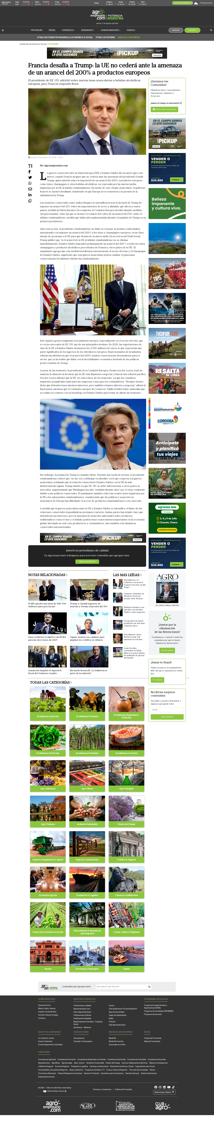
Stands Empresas (132, 1073)
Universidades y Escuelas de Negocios (53, 1070)
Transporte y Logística (79, 1066)
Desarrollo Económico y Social (122, 1066)
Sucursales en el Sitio (117, 1045)
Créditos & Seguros (45, 1066)
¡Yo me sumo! (167, 650)
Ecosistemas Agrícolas (47, 1059)
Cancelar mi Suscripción (83, 1041)
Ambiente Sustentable (95, 1063)
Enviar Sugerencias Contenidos (50, 1045)
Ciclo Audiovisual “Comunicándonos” (123, 1009)
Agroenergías (67, 1063)
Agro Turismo (79, 1063)
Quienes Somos (44, 1005)
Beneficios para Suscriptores (112, 1073)
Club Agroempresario (117, 1025)
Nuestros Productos (91, 1073)
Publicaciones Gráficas (82, 1015)
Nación (152, 1070)
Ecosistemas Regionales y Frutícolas (92, 1059)
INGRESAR (175, 30)
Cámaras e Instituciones (99, 1066)
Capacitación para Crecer (145, 1066)
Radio (111, 1018)
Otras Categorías (105, 37)
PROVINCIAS (36, 30)
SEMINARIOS (87, 30)
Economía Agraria (62, 1066)
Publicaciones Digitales (82, 1018)
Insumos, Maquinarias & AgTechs (135, 1063)
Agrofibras (56, 1063)
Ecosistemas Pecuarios (67, 1059)
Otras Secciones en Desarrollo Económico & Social (65, 37)
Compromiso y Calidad (82, 1006)
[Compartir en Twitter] (34, 178)
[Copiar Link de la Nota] (34, 202)
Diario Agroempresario (82, 1012)
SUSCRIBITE (192, 30)
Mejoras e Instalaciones (158, 1063)
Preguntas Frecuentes (152, 1038)
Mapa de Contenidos (129, 37)
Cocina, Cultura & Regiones (116, 1070)
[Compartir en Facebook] (34, 173)
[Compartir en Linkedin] (34, 196)
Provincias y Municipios (47, 1073)
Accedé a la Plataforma (182, 3)
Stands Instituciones (149, 1073)
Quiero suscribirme (87, 562)
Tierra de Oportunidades (138, 1070)
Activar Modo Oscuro (56, 1091)
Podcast (112, 1022)
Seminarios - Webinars (82, 1027)
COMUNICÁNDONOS (110, 30)
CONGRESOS (67, 30)
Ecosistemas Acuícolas (157, 1059)
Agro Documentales (116, 1012)
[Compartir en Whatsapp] (34, 184)
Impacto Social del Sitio (47, 1012)
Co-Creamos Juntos (46, 1038)
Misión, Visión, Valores (46, 1008)
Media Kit (112, 1038)
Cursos (111, 1006)
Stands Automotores (46, 1077)
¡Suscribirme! (167, 717)
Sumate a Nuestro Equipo (48, 1015)
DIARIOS (130, 30)
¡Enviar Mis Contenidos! (165, 109)
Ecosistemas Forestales (137, 1059)
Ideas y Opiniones (76, 1070)
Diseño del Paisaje (113, 1063)
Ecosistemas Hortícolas (117, 1059)
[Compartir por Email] (34, 190)
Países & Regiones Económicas (70, 1073)
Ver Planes (157, 680)
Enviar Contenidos (45, 1041)
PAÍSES (52, 30)
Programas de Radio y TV (95, 1070)
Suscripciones (79, 1038)
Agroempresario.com (82, 1009)
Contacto (41, 1018)
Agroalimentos (44, 1063)
